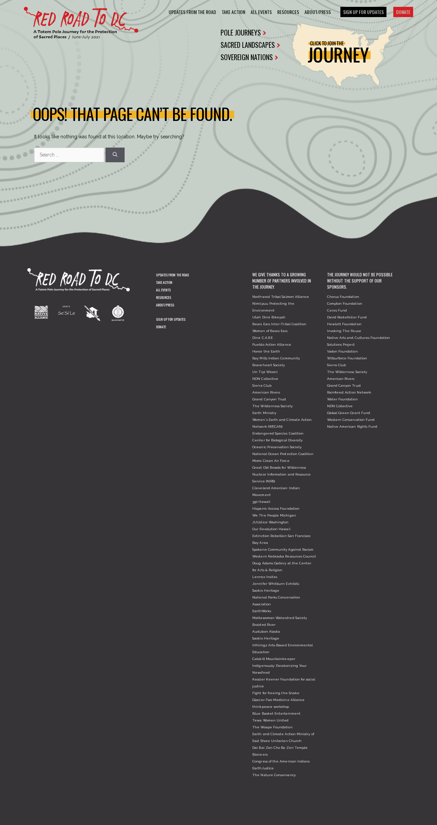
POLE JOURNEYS (241, 32)
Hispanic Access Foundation (275, 508)
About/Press (318, 11)
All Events (261, 11)
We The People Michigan (274, 515)
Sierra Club (261, 385)
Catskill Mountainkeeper (273, 659)
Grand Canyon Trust (269, 399)
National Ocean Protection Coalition (282, 454)
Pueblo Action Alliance (271, 344)
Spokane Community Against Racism (282, 549)
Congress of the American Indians (281, 761)
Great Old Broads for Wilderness (279, 467)
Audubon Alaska (266, 631)
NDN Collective (265, 379)
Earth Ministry (264, 413)
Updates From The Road (192, 11)
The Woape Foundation (272, 727)
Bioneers (260, 754)
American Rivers (266, 392)
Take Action (233, 11)
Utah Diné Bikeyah (268, 317)
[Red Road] (81, 23)
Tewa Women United (270, 720)
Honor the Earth (266, 351)
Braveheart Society (268, 365)
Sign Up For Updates (363, 11)
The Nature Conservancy (274, 775)
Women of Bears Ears (269, 331)
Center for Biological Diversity (277, 440)
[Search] (115, 155)
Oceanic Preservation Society (276, 447)
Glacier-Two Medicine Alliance (278, 700)
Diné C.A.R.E (262, 338)
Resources (288, 11)
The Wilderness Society (272, 406)
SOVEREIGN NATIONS (247, 57)
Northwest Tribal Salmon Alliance (280, 297)
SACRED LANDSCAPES (248, 45)
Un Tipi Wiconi (265, 372)
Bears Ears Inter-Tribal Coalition (279, 324)
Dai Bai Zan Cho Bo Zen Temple (280, 748)
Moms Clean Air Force (270, 461)
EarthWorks (261, 611)
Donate (403, 11)
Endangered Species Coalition (278, 433)
